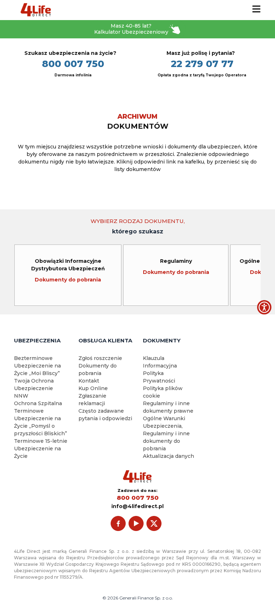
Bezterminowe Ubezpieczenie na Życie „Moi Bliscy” (37, 365)
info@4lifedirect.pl (137, 506)
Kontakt (88, 381)
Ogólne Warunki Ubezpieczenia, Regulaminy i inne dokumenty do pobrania (166, 433)
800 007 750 (73, 64)
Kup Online (93, 388)
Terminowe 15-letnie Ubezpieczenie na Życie (40, 448)
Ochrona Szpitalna (38, 403)
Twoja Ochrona (34, 381)
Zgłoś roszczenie (100, 358)
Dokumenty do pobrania (68, 279)
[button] (264, 307)
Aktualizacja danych (168, 456)
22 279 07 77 (202, 64)
